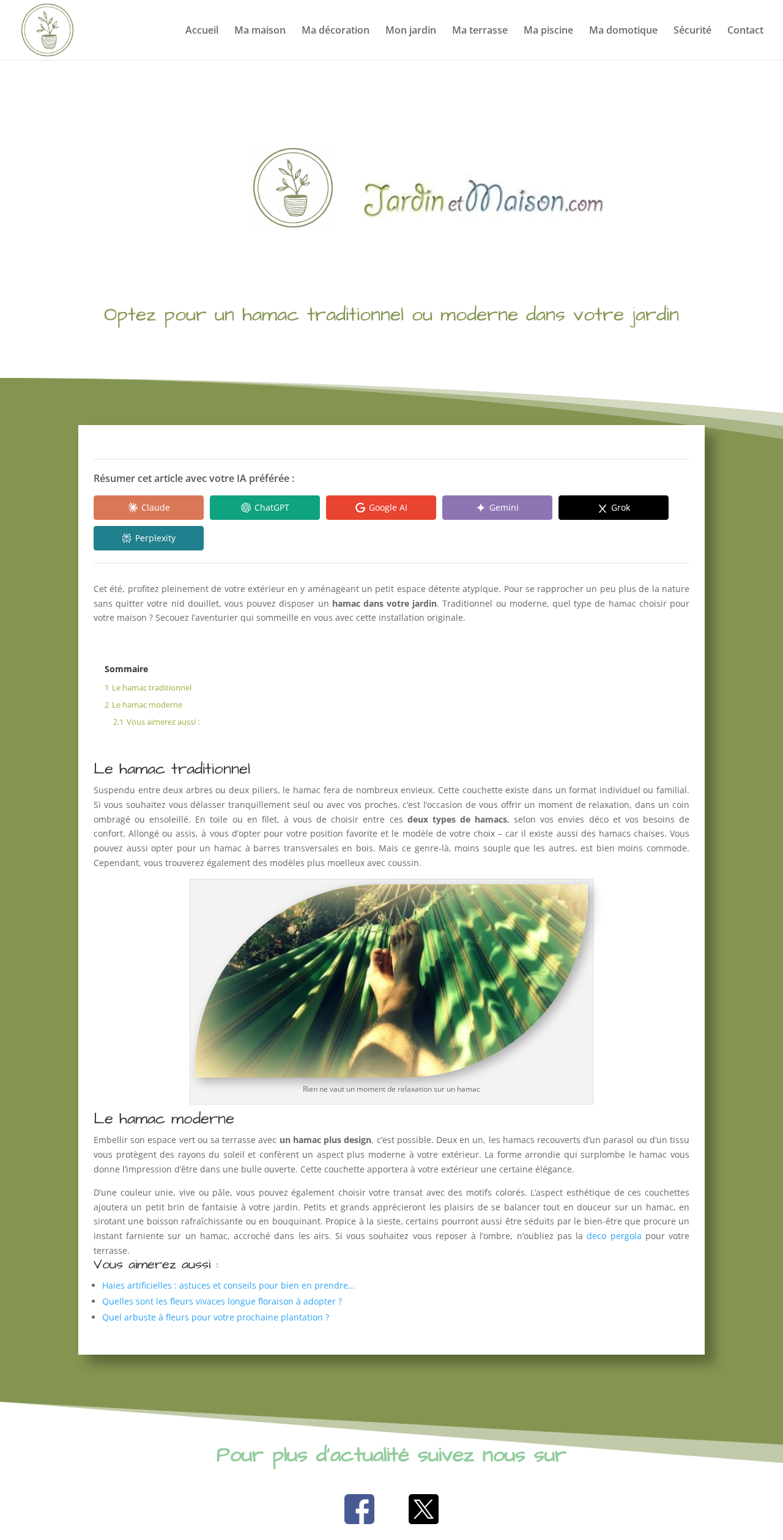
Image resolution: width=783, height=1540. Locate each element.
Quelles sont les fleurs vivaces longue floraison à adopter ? (222, 1301)
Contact (745, 31)
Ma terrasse (480, 31)
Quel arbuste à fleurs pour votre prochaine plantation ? (215, 1317)
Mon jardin (410, 31)
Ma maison (260, 31)
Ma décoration (335, 31)
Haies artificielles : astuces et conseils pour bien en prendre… (228, 1285)
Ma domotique (623, 31)
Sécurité (692, 31)
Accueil (201, 31)
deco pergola (614, 1236)
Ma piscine (548, 31)
